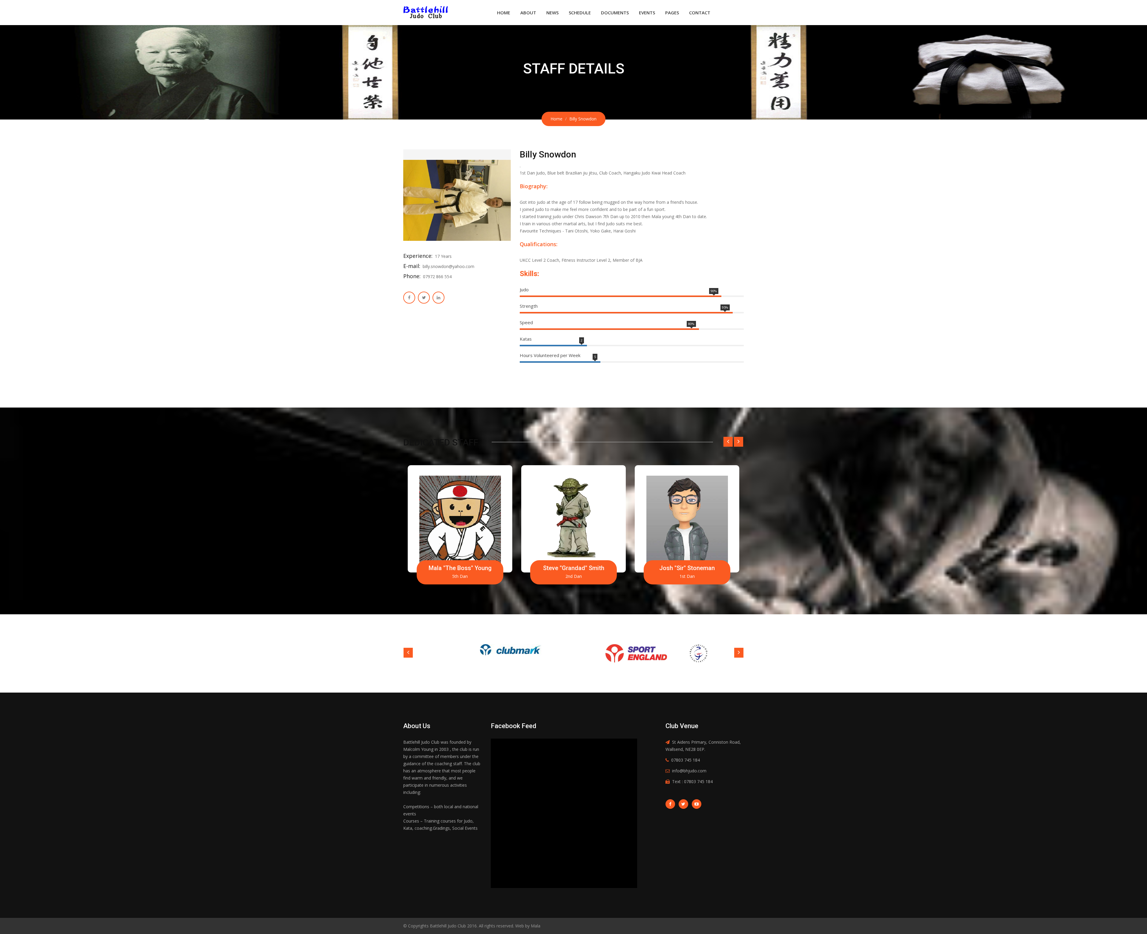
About (528, 13)
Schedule (580, 13)
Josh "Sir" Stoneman (687, 568)
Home (503, 13)
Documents (615, 13)
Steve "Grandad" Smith (573, 568)
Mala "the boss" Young (460, 568)
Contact (699, 13)
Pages (672, 13)
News (552, 13)
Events (647, 13)
